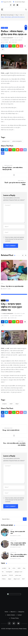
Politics (4, 579)
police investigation (17, 141)
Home (6, 611)
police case (18, 575)
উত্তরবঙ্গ (12, 540)
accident (4, 568)
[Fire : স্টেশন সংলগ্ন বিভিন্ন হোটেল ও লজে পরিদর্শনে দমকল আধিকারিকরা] (5, 555)
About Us (13, 611)
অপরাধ (2, 283)
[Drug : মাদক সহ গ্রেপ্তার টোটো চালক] (5, 532)
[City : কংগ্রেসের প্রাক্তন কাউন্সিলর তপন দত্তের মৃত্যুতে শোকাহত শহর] (5, 544)
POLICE (11, 575)
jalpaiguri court (5, 141)
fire (3, 571)
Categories (21, 611)
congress (4, 403)
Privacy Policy (15, 618)
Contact (20, 615)
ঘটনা (15, 540)
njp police (4, 575)
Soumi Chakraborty (7, 37)
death (11, 403)
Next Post (21, 180)
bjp (9, 568)
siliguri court (17, 579)
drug (24, 568)
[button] (22, 255)
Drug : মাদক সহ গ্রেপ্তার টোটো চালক (11, 430)
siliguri (17, 403)
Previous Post (8, 165)
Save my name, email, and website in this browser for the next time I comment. (14, 239)
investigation (9, 571)
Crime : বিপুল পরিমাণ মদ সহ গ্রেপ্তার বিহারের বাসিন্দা (12, 286)
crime (13, 568)
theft (23, 579)
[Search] (26, 9)
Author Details (11, 615)
